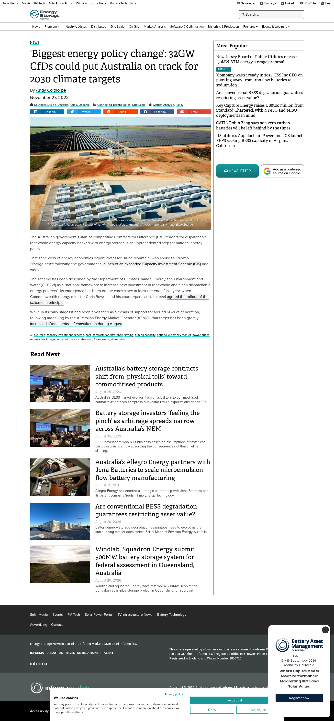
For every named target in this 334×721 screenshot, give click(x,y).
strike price (118, 339)
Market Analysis (163, 104)
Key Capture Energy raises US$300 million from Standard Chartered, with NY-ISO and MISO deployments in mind (260, 110)
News (34, 43)
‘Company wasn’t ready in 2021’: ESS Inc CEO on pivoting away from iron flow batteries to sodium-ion (259, 80)
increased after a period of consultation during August (76, 324)
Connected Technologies (114, 104)
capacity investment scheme (65, 335)
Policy (179, 104)
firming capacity (145, 335)
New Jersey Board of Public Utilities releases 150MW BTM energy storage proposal (257, 59)
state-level (85, 339)
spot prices (69, 339)
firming (129, 335)
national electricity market (174, 335)
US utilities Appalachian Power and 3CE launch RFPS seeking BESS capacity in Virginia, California (259, 140)
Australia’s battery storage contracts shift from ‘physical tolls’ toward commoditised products (146, 376)
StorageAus (101, 339)
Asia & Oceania (79, 104)
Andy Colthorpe (51, 90)
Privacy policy (174, 694)
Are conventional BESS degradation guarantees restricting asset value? (146, 510)
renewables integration (45, 339)
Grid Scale (138, 104)
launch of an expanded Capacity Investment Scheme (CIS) (151, 264)
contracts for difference (107, 335)
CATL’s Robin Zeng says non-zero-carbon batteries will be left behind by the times (253, 125)
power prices (201, 335)
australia (39, 335)
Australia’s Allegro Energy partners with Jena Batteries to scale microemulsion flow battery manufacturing (152, 470)
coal (88, 335)
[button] (47, 111)
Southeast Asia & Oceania (51, 104)
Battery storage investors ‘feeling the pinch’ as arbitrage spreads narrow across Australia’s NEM (147, 421)
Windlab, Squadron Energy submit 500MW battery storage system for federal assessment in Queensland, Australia (145, 561)
